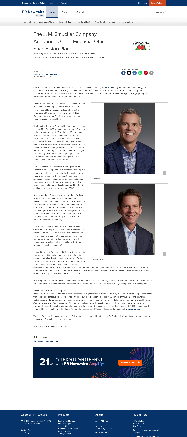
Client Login (142, 3)
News (52, 12)
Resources (26, 3)
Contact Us (25, 430)
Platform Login (138, 423)
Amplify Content (64, 433)
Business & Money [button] (47, 21)
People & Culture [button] (125, 21)
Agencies (64, 3)
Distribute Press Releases (68, 428)
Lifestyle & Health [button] (83, 21)
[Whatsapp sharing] (140, 73)
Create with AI (63, 426)
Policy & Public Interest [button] (104, 21)
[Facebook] (25, 433)
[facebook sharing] (123, 73)
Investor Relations (40, 3)
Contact (80, 12)
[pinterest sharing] (146, 73)
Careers (98, 426)
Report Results (64, 431)
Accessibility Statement (104, 428)
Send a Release (157, 3)
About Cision (100, 423)
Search (159, 11)
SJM (110, 87)
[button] (129, 138)
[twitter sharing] (129, 73)
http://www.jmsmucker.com (46, 341)
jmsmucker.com (133, 309)
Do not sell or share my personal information (146, 431)
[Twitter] (28, 433)
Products (65, 12)
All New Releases (139, 421)
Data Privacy (137, 426)
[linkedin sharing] (134, 73)
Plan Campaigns (64, 423)
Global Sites (100, 432)
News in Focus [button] (29, 21)
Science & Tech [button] (65, 21)
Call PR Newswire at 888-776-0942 (37, 421)
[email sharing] (151, 73)
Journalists (54, 3)
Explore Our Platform (66, 421)
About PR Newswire (103, 421)
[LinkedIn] (22, 433)
